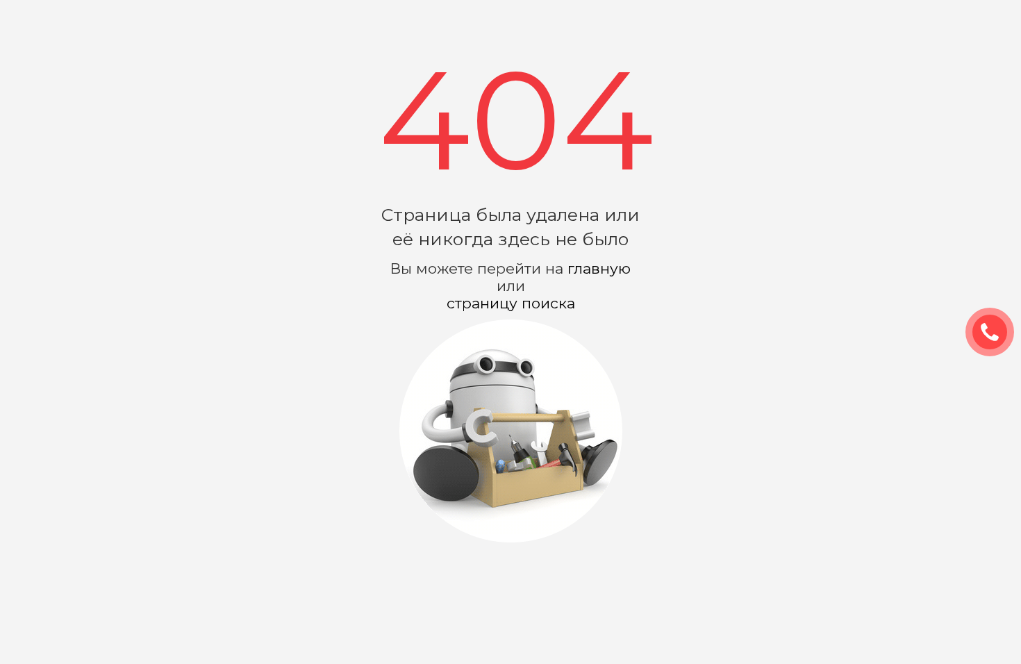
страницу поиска (511, 303)
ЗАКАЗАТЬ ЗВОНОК (995, 332)
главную (599, 268)
